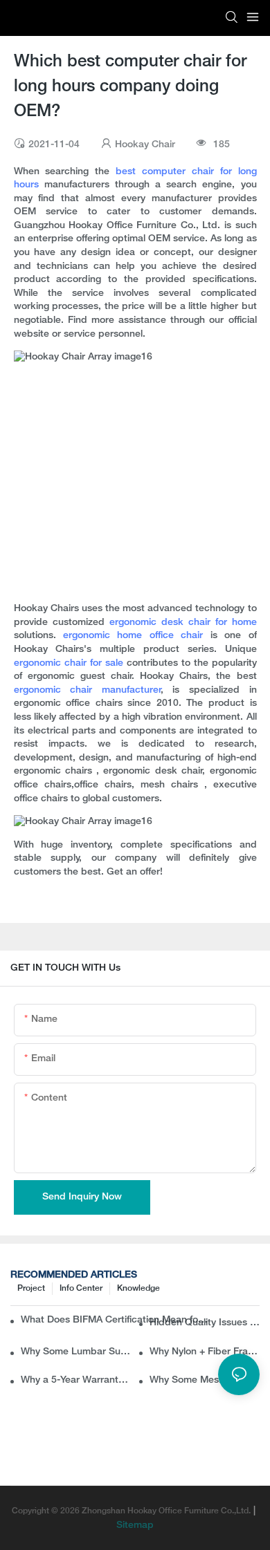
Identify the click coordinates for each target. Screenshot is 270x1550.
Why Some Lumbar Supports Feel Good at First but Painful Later (76, 1351)
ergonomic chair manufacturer (87, 690)
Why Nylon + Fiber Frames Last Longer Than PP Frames (205, 1351)
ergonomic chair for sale (68, 663)
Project (31, 1288)
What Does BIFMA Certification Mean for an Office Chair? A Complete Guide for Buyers (115, 1320)
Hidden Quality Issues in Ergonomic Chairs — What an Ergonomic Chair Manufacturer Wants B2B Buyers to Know (205, 1322)
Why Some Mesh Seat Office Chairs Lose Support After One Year (205, 1380)
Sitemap (135, 1525)
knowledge (138, 1288)
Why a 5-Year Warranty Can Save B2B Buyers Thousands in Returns (76, 1380)
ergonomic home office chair (133, 635)
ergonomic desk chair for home (183, 622)
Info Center (81, 1288)
